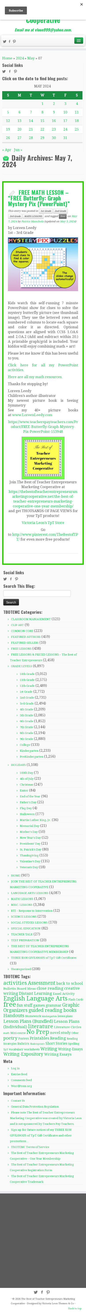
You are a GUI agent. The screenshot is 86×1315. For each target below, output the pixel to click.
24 (65, 129)
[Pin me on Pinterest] (15, 42)
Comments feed (21, 1080)
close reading (50, 988)
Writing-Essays (70, 1049)
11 (77, 112)
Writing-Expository (23, 1054)
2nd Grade (60, 211)
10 (65, 112)
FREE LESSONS (21, 648)
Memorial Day (29, 826)
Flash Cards (75, 999)
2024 (20, 58)
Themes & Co (66, 1303)
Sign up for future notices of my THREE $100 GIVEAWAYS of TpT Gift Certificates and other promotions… (41, 1135)
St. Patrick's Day (30, 849)
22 (42, 129)
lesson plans (65, 1016)
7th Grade (26, 727)
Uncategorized (21, 969)
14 (31, 121)
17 (65, 121)
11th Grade (27, 680)
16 (54, 121)
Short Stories (56, 1043)
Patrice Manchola (32, 221)
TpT (5, 1049)
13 (19, 121)
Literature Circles (67, 1027)
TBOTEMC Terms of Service (30, 1147)
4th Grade (26, 709)
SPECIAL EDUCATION (26, 928)
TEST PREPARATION (25, 940)
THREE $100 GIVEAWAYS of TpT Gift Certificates (43, 957)
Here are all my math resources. (35, 377)
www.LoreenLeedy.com (32, 415)
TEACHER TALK (22, 934)
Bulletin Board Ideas (19, 989)
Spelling (73, 1043)
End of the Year (30, 796)
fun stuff (24, 1005)
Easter (24, 790)
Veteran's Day (29, 867)
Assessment (41, 983)
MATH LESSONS (33, 216)
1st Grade (46, 211)
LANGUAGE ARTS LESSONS (29, 893)
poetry (10, 1038)
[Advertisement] (43, 1240)
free (62, 216)
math (6, 1033)
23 (54, 129)
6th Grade (26, 721)
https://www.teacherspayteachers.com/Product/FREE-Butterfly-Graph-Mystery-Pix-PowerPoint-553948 (43, 427)
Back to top (75, 1308)
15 (42, 121)
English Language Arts (35, 998)
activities (15, 983)
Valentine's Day (30, 861)
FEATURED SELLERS (25, 642)
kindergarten (49, 1016)
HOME (15, 875)
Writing (48, 1048)
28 (31, 138)
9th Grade (26, 739)
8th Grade (26, 733)
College (25, 744)
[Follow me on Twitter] (5, 42)
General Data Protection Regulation (35, 1106)
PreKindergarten (31, 756)
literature (40, 1026)
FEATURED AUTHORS (26, 636)
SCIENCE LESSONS (24, 916)
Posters (23, 1038)
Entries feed (19, 1074)
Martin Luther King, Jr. (35, 820)
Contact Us (18, 1100)
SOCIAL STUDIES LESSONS (29, 922)
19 (8, 129)
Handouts (13, 1015)
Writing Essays (57, 1054)
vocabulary (16, 1049)
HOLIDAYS (18, 765)
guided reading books (52, 1010)
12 (8, 121)
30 (54, 138)
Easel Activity (64, 994)
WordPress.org (21, 1086)
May (31, 58)
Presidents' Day (30, 843)
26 (8, 138)
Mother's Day (29, 831)
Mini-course (18, 1033)
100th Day (26, 772)
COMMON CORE (22, 631)
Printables (39, 1038)
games (39, 1005)
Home (7, 58)
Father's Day (28, 802)
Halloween (27, 814)
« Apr (6, 150)
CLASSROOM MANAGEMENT (31, 619)
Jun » (18, 150)
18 (77, 121)
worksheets (31, 1049)
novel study (60, 1033)
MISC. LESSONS (21, 904)
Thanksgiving (29, 855)
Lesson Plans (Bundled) (28, 1021)
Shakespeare (37, 1043)
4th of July (27, 778)
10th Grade (27, 674)
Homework (33, 1016)
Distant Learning (35, 993)
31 (65, 138)
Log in (15, 1068)
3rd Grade (15, 216)
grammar (53, 1005)
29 (42, 138)
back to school (69, 983)
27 (19, 138)
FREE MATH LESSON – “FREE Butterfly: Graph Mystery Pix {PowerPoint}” (39, 197)
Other (75, 1033)
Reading (58, 1038)
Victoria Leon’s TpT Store (43, 523)
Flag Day (26, 808)
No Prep (37, 1031)
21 (31, 129)
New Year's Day (30, 837)
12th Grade (27, 685)
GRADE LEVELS (21, 666)
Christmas (26, 784)
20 (19, 129)
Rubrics (23, 1043)
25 (77, 129)
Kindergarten (29, 750)
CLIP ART (17, 625)
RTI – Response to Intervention (31, 910)
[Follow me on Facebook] (10, 42)
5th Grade (26, 715)
